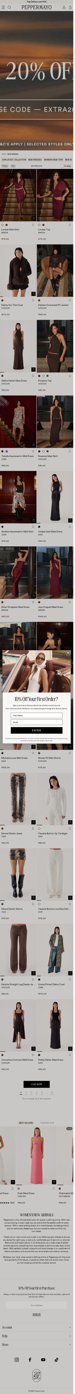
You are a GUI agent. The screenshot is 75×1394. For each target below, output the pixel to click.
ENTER (36, 730)
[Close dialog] (68, 653)
